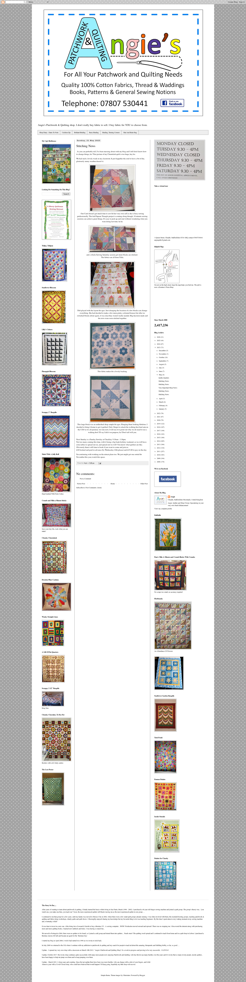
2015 (159, 437)
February (162, 405)
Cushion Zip (66, 132)
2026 (159, 337)
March (161, 402)
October (162, 357)
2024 (159, 344)
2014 (159, 441)
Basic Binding (94, 132)
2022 (159, 413)
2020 (159, 420)
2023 (159, 347)
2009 (159, 458)
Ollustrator (126, 975)
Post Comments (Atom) (94, 487)
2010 (159, 455)
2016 (159, 434)
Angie (173, 497)
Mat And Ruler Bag (130, 132)
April (161, 398)
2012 (159, 448)
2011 (159, 451)
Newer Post (81, 483)
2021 (159, 416)
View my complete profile (163, 508)
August (161, 364)
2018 (159, 427)
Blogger (142, 975)
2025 (159, 340)
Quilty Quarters (164, 378)
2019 (159, 423)
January (162, 409)
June (160, 371)
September (162, 361)
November (162, 354)
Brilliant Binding (79, 132)
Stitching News (164, 381)
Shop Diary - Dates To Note (48, 132)
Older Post (144, 483)
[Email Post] (100, 463)
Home (113, 483)
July (160, 367)
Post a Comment (85, 478)
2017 (159, 430)
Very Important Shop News (168, 388)
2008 (159, 462)
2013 (159, 444)
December (162, 350)
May (160, 374)
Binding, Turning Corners (111, 132)
